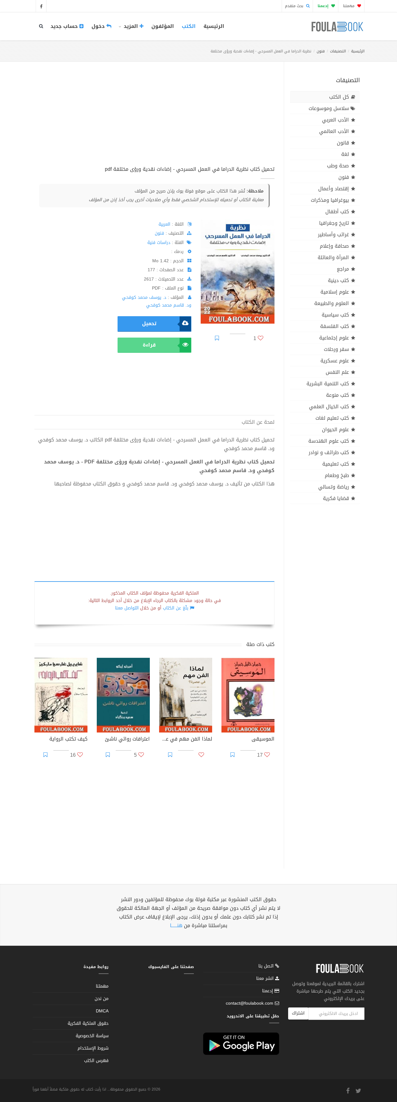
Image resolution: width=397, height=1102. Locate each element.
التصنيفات (338, 51)
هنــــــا (176, 925)
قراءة (149, 345)
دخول (98, 26)
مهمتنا (349, 5)
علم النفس (337, 372)
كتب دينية (338, 280)
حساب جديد (65, 26)
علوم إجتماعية (334, 338)
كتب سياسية (335, 315)
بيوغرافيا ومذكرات (330, 200)
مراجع (343, 269)
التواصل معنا (127, 608)
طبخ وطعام (337, 475)
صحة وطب (338, 165)
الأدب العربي (335, 120)
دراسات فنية (158, 242)
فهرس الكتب (96, 1060)
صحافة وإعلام (334, 246)
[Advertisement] (154, 120)
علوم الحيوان (335, 429)
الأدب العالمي (334, 131)
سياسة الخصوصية (92, 1036)
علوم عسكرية (334, 360)
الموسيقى (263, 740)
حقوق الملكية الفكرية (88, 1023)
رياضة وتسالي (333, 487)
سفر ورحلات (336, 349)
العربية (164, 224)
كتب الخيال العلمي (329, 406)
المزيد (131, 26)
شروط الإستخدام (93, 1048)
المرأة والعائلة (333, 257)
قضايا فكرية (336, 498)
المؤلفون (162, 26)
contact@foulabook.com (249, 1003)
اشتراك (298, 1013)
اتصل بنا (266, 966)
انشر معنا (265, 978)
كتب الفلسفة (334, 326)
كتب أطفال (337, 211)
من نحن (102, 998)
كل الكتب (339, 97)
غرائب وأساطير (333, 234)
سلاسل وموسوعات (329, 108)
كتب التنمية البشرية (327, 383)
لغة (345, 154)
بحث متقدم (295, 5)
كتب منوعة (337, 395)
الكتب (189, 26)
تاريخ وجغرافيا (334, 223)
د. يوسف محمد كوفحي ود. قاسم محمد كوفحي (156, 301)
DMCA (102, 1011)
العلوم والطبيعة (331, 303)
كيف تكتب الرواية (68, 740)
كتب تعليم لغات (332, 418)
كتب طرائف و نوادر (329, 452)
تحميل (149, 323)
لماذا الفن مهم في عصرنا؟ (185, 740)
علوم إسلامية (334, 292)
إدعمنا (268, 991)
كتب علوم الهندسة (328, 441)
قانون (343, 143)
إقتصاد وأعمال (333, 188)
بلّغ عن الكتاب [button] (175, 608)
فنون (321, 51)
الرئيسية (213, 26)
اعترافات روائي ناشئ (127, 740)
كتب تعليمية (335, 464)
